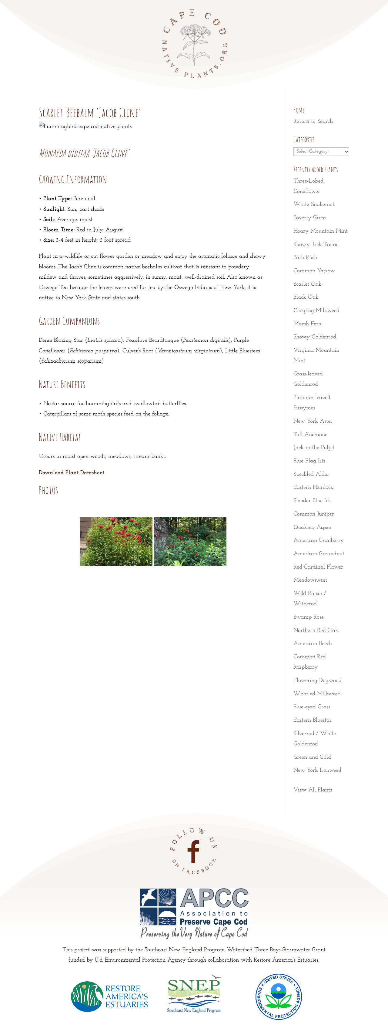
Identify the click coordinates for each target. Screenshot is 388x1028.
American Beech (312, 644)
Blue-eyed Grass (311, 707)
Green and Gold (312, 757)
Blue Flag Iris (309, 461)
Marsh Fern (307, 324)
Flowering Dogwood (317, 681)
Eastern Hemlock (313, 487)
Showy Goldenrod (314, 337)
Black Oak (306, 297)
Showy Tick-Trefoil (316, 244)
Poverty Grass (309, 218)
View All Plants (312, 790)
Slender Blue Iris (312, 501)
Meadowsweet (310, 580)
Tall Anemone (310, 435)
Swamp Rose (308, 617)
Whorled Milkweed (317, 694)
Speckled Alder (311, 474)
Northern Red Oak (315, 630)
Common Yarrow (314, 271)
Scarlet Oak (307, 284)
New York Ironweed (317, 770)
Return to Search (313, 121)
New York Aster (313, 421)
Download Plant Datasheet (71, 473)
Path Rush (305, 257)
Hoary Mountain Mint (320, 231)
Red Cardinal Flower (318, 567)
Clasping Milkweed (316, 311)
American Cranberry (318, 540)
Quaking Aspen (312, 527)
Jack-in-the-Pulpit (314, 448)
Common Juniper (313, 514)
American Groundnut (318, 554)
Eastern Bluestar (312, 720)
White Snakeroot (313, 204)
